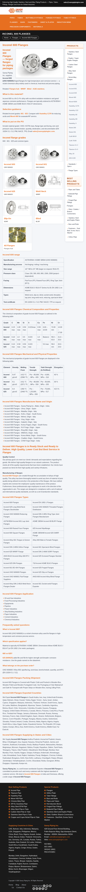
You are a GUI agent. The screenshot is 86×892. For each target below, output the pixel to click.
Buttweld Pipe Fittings (72, 195)
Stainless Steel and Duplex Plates (73, 219)
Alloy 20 (71, 153)
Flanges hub (14, 89)
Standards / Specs (71, 165)
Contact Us (20, 887)
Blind (29, 89)
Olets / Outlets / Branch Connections (73, 211)
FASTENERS (32, 22)
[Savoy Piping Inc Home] (16, 10)
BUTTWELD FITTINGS (34, 18)
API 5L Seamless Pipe (19, 804)
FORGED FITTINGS (53, 18)
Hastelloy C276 (45, 114)
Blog (17, 885)
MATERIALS (38, 27)
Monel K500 (73, 101)
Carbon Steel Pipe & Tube (20, 812)
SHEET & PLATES (47, 22)
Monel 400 (14, 116)
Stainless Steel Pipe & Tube (21, 814)
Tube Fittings (51, 796)
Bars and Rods (73, 224)
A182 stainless (38, 89)
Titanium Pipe (16, 793)
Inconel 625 (73, 93)
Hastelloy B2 (73, 114)
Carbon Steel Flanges (72, 66)
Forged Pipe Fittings (72, 201)
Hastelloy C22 (73, 110)
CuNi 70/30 (72, 140)
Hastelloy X (72, 123)
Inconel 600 (73, 84)
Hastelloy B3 (73, 119)
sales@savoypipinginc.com (74, 2)
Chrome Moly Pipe (18, 801)
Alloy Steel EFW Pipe (19, 806)
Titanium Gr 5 (73, 149)
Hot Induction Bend (54, 804)
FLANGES (14, 22)
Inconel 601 (73, 88)
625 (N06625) (8, 658)
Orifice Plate (72, 237)
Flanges (15, 38)
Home (6, 38)
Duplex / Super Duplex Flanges (73, 59)
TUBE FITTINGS (70, 18)
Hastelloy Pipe (16, 796)
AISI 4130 (72, 158)
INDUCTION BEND (64, 22)
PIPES (12, 18)
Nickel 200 (72, 127)
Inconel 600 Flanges (29, 38)
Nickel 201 (72, 132)
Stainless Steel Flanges (73, 53)
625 (26, 114)
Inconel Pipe (15, 790)
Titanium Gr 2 (73, 145)
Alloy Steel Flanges (71, 72)
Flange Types (73, 170)
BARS (22, 22)
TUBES (20, 18)
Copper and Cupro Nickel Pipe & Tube (25, 817)
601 (22, 114)
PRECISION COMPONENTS (20, 27)
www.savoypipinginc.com (58, 840)
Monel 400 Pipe (17, 798)
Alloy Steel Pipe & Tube (20, 809)
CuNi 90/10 (72, 136)
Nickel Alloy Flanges (71, 78)
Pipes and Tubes (74, 189)
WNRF (23, 89)
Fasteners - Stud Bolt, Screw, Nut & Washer (73, 230)
